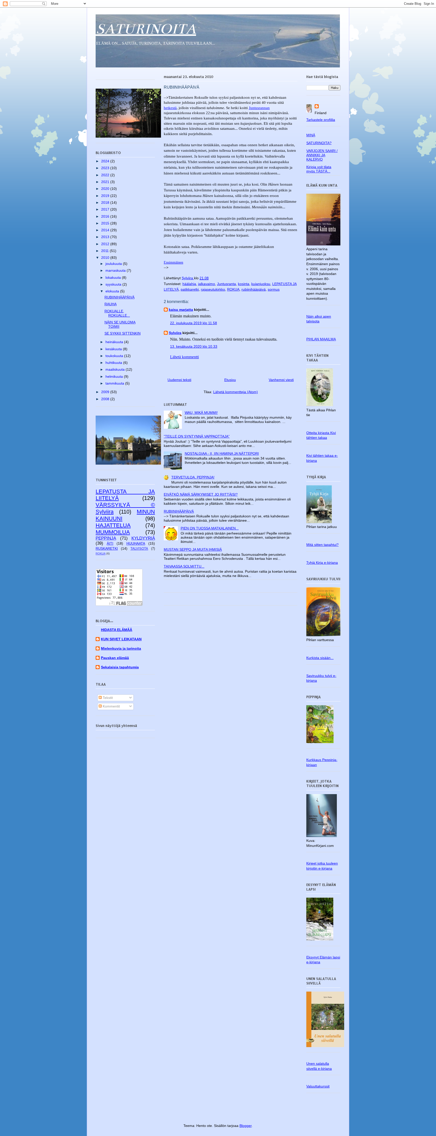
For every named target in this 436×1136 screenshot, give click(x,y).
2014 (105, 230)
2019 (105, 196)
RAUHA (110, 304)
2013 (105, 237)
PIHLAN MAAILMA (321, 339)
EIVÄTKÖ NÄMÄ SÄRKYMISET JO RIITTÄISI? (201, 494)
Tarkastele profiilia (320, 120)
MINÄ (310, 135)
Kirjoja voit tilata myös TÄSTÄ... (318, 169)
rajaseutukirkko (213, 289)
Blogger (245, 1126)
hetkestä (170, 108)
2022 (105, 175)
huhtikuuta (114, 363)
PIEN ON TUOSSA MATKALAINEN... (210, 528)
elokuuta (112, 291)
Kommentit (111, 706)
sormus (274, 289)
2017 (105, 209)
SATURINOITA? (319, 143)
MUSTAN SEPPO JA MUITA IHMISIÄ (193, 549)
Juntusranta (226, 284)
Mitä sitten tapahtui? (322, 545)
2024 (105, 161)
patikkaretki (190, 289)
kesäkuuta (114, 349)
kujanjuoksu (260, 284)
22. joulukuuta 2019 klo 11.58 (193, 323)
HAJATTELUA (113, 525)
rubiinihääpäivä (253, 289)
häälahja (189, 284)
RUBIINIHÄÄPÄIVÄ (179, 511)
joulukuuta (114, 264)
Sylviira (175, 333)
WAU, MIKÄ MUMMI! (201, 413)
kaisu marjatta (181, 310)
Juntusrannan (259, 108)
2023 (105, 168)
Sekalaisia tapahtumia (120, 667)
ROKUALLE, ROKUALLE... (117, 313)
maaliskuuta (115, 369)
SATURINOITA (146, 28)
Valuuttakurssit (318, 1086)
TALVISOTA (139, 548)
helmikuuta (114, 376)
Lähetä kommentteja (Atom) (235, 392)
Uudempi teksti (179, 380)
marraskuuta (116, 270)
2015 (105, 223)
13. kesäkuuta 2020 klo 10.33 (193, 346)
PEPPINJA (106, 538)
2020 (105, 189)
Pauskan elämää (115, 658)
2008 (105, 399)
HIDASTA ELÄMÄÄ (116, 630)
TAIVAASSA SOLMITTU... (184, 566)
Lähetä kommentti (184, 357)
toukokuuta (114, 356)
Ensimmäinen (173, 262)
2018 (105, 202)
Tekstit (107, 698)
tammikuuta (115, 383)
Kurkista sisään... (320, 658)
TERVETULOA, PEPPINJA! (192, 477)
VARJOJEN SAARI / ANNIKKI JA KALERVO (322, 155)
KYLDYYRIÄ (143, 538)
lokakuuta (113, 277)
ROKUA (233, 289)
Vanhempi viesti (281, 380)
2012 (105, 244)
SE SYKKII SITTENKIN (122, 333)
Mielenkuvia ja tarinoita (121, 648)
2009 (105, 392)
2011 (105, 251)
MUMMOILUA (113, 532)
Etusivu (230, 380)
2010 (105, 258)
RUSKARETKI (107, 548)
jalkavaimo (206, 284)
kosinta (243, 284)
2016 (105, 216)
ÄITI (110, 543)
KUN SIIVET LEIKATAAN (121, 639)
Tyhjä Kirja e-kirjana (322, 563)
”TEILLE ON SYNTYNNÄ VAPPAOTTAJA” (197, 436)
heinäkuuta (114, 342)
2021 (105, 182)
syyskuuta (113, 284)
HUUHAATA (135, 543)
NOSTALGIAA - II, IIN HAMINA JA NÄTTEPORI (222, 453)
